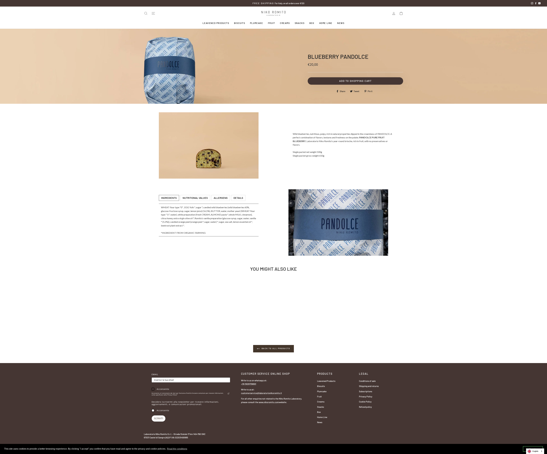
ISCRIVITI (158, 418)
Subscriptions (365, 391)
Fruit (271, 23)
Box (311, 23)
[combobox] (535, 451)
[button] (169, 198)
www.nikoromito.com (269, 402)
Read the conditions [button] (177, 449)
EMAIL (155, 374)
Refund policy (365, 407)
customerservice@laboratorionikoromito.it (261, 393)
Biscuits (239, 23)
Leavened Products (216, 23)
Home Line (325, 23)
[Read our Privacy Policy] (228, 393)
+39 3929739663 (248, 384)
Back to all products (275, 348)
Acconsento (163, 410)
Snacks (300, 23)
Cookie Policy (365, 401)
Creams (285, 23)
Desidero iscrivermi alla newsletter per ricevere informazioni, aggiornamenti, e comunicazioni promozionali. (185, 403)
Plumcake (256, 23)
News (340, 23)
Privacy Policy (365, 396)
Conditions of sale (367, 381)
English (535, 451)
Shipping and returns (369, 386)
